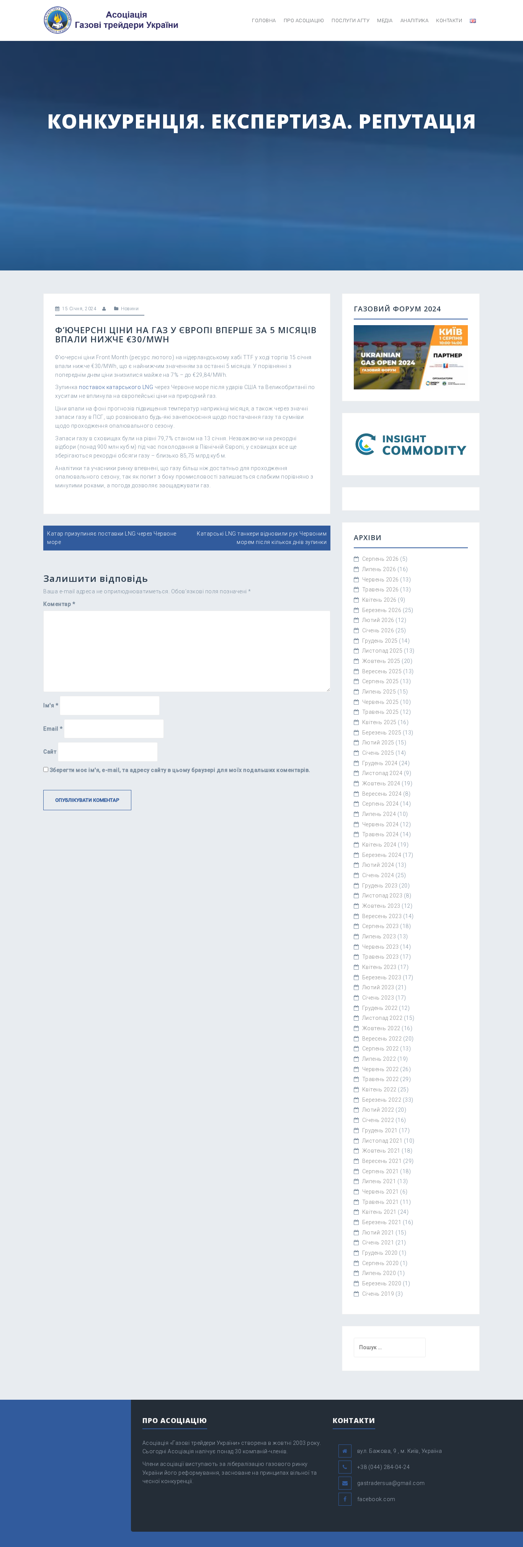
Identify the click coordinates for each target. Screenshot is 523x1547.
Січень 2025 (378, 753)
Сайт (49, 752)
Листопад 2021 (382, 1141)
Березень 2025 (382, 733)
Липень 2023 (379, 936)
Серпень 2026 (380, 559)
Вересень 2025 (382, 671)
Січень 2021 (378, 1242)
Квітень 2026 (379, 600)
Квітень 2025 (379, 722)
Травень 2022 (380, 1079)
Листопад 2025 (382, 651)
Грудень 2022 (380, 1008)
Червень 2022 (380, 1069)
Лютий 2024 (378, 865)
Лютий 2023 (378, 987)
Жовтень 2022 (381, 1028)
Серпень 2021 (380, 1171)
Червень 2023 (380, 947)
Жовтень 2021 (381, 1151)
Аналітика (414, 20)
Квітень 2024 (379, 845)
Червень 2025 (380, 702)
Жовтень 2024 (381, 783)
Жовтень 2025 (381, 661)
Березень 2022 (382, 1100)
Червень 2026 (380, 579)
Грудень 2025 (380, 641)
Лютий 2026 (378, 620)
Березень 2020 (382, 1283)
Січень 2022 (378, 1120)
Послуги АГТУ (350, 20)
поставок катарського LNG (116, 387)
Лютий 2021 (378, 1232)
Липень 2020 (379, 1273)
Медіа (385, 20)
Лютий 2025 (378, 742)
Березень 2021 (382, 1222)
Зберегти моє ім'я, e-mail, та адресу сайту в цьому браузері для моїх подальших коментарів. (180, 770)
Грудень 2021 (380, 1130)
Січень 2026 (378, 630)
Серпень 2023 (380, 926)
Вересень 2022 (382, 1039)
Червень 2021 (380, 1192)
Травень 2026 (380, 589)
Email (53, 729)
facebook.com (376, 1499)
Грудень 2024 (380, 763)
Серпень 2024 (380, 804)
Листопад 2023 (382, 895)
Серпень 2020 (380, 1263)
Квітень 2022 (379, 1089)
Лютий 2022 (378, 1110)
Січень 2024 (378, 875)
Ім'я (50, 705)
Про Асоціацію (304, 20)
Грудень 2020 (380, 1253)
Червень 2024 (380, 824)
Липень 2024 (379, 814)
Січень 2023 (378, 998)
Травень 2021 (380, 1202)
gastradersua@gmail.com (391, 1483)
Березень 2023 (382, 977)
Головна (264, 20)
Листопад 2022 (382, 1018)
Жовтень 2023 (381, 906)
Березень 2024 (382, 855)
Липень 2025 (379, 692)
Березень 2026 (382, 610)
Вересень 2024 (382, 794)
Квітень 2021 (379, 1212)
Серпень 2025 (380, 681)
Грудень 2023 (380, 886)
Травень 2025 (380, 712)
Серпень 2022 (380, 1048)
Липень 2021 (379, 1181)
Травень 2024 (380, 834)
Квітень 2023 (379, 967)
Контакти (449, 20)
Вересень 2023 (382, 916)
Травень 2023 (380, 957)
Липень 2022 (379, 1059)
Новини (130, 308)
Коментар (59, 604)
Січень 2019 (378, 1294)
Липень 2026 (379, 569)
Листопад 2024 (382, 773)
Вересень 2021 (382, 1161)
